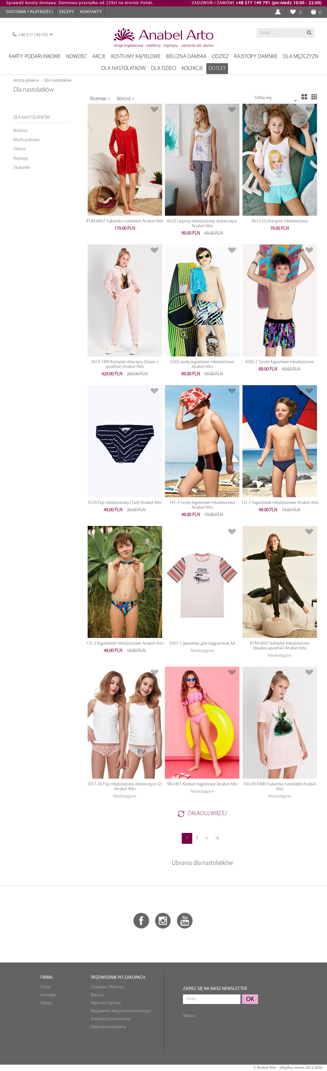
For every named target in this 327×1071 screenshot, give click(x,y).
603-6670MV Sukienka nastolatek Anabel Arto (280, 786)
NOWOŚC (76, 56)
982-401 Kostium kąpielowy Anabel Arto (202, 784)
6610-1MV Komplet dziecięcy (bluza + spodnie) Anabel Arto (124, 364)
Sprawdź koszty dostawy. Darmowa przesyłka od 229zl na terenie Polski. (80, 3)
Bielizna (20, 130)
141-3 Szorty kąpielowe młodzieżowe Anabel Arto (202, 505)
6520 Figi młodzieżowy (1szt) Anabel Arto (125, 502)
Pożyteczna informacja (111, 1019)
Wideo (188, 1016)
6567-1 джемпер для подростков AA (202, 643)
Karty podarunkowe (35, 56)
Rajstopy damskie (256, 56)
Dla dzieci (163, 68)
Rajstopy (20, 158)
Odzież (220, 56)
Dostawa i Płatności (29, 12)
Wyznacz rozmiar (106, 1003)
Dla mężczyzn (300, 56)
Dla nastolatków (123, 68)
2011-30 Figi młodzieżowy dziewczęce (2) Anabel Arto (124, 786)
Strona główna (26, 80)
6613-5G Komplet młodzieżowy (280, 221)
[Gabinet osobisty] (278, 12)
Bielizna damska (186, 56)
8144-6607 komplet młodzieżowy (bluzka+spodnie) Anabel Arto (279, 646)
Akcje (99, 56)
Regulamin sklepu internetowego (120, 1011)
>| (217, 837)
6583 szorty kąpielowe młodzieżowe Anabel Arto (202, 364)
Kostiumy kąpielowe (136, 56)
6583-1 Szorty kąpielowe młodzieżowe (280, 362)
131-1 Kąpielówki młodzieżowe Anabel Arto (279, 502)
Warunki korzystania (108, 1027)
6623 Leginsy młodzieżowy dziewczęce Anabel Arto (202, 223)
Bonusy (97, 995)
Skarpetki (21, 167)
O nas (45, 987)
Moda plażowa (26, 140)
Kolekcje (192, 68)
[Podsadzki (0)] (292, 12)
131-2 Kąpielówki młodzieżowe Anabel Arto (125, 643)
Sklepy (66, 12)
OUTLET (217, 68)
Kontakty (91, 12)
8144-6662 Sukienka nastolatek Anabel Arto (124, 221)
